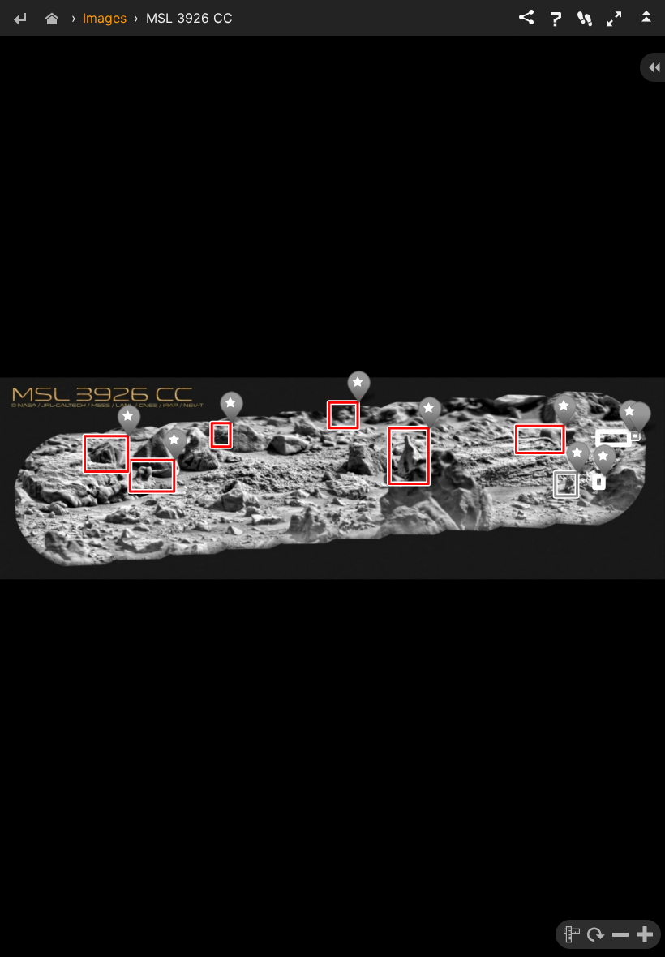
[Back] (19, 20)
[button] (614, 18)
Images (105, 18)
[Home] (52, 20)
